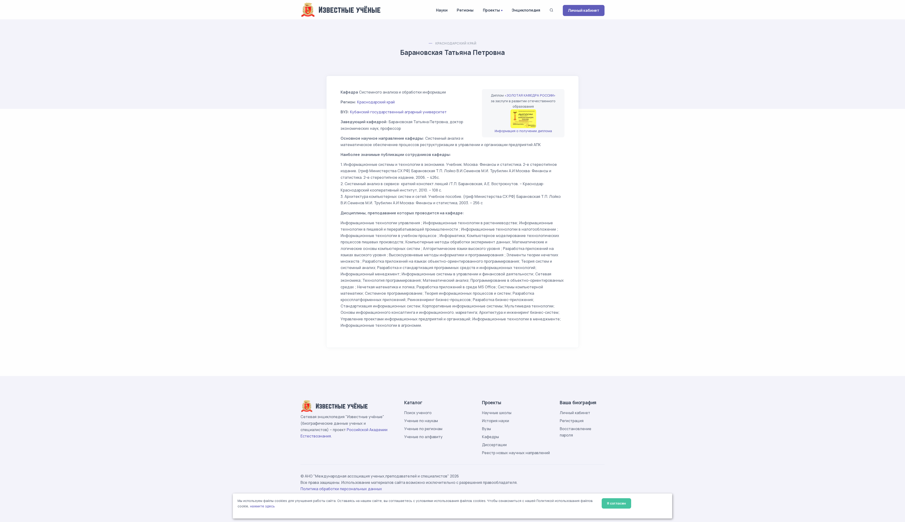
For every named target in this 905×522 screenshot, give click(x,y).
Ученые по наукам (421, 420)
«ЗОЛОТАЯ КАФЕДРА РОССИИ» (530, 95)
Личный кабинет (583, 10)
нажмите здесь (262, 506)
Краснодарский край (455, 43)
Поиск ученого (418, 412)
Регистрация (572, 420)
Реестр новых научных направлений (516, 452)
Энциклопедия (526, 10)
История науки (495, 420)
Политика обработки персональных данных (341, 488)
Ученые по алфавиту (423, 436)
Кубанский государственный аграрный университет (398, 111)
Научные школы (496, 412)
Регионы (465, 10)
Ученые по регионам (423, 428)
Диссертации (494, 444)
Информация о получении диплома (523, 131)
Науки (441, 10)
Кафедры (490, 436)
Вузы (486, 428)
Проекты (491, 10)
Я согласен (616, 503)
